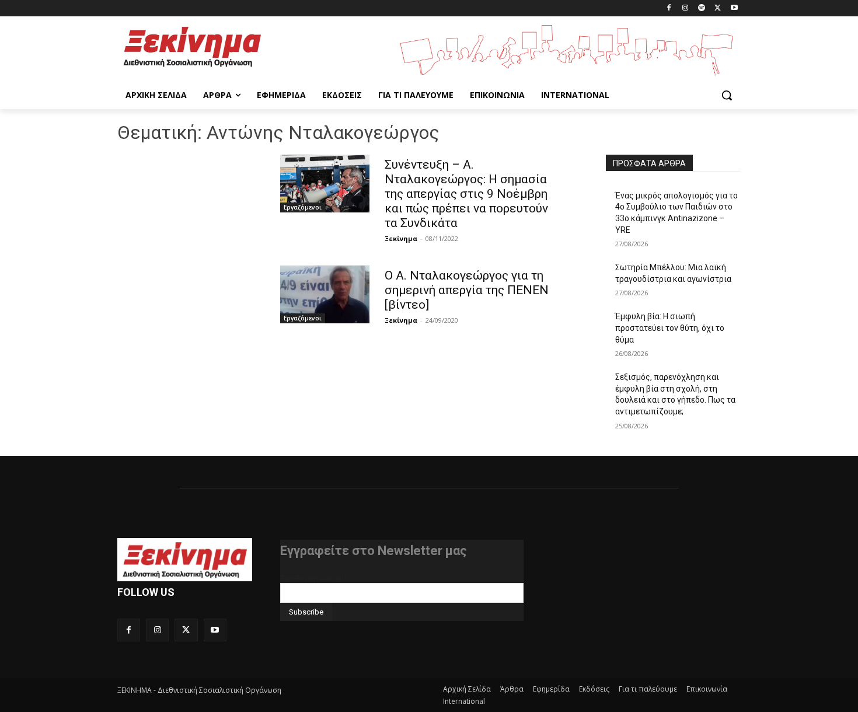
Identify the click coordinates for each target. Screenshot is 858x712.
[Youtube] (734, 8)
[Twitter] (717, 8)
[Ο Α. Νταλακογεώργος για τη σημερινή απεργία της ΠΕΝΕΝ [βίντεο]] (324, 294)
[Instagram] (685, 8)
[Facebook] (669, 8)
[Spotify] (702, 8)
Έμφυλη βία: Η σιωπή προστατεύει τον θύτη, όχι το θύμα (669, 328)
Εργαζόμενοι (303, 207)
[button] (727, 95)
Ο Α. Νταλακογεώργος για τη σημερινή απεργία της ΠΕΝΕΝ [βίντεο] (467, 290)
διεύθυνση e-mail (311, 578)
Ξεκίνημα (401, 238)
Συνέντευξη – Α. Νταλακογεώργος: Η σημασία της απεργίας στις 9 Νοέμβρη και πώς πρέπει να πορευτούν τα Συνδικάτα (466, 194)
